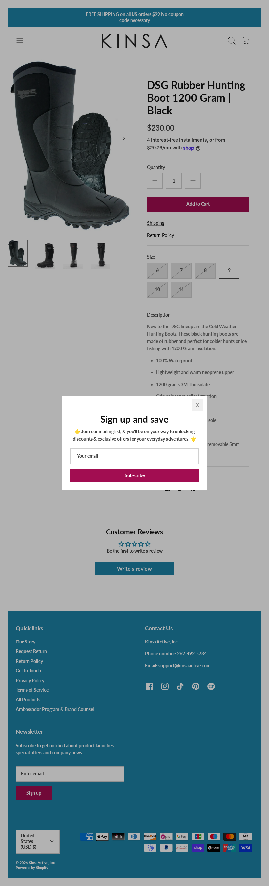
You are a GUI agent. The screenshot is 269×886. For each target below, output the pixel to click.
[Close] (197, 405)
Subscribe (135, 475)
